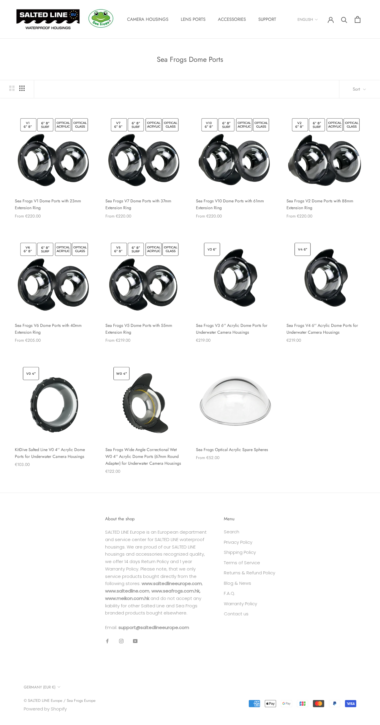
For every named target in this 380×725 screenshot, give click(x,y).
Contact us (236, 614)
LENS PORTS (193, 19)
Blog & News (237, 583)
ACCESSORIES (232, 19)
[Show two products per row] (12, 88)
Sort (357, 89)
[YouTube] (135, 641)
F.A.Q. (229, 593)
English (305, 19)
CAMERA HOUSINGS (147, 19)
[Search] (344, 19)
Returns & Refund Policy (249, 573)
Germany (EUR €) (40, 687)
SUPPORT (267, 19)
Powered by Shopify (45, 709)
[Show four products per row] (22, 88)
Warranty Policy (240, 604)
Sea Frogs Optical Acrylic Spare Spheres (232, 450)
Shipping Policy (240, 552)
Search (231, 532)
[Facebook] (107, 641)
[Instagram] (121, 641)
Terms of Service (242, 562)
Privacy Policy (238, 542)
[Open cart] (357, 19)
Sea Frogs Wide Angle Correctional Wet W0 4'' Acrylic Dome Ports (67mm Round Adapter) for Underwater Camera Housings (143, 456)
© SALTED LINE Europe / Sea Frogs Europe (60, 700)
